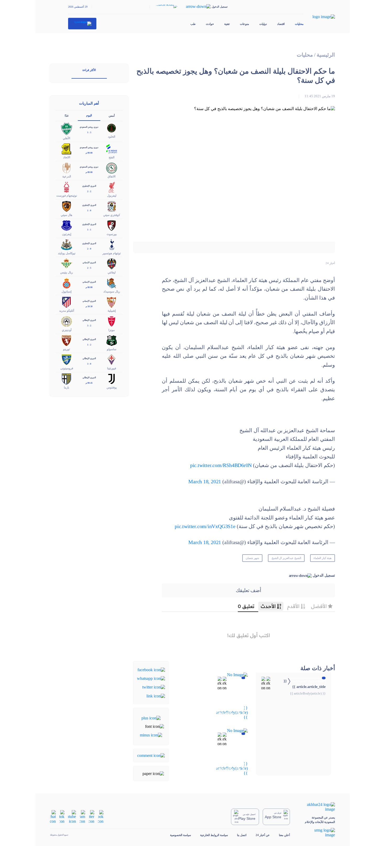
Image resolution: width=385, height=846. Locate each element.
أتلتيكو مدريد (66, 310)
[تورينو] (66, 340)
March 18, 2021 (204, 481)
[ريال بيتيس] (66, 263)
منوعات (244, 23)
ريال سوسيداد (111, 291)
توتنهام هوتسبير (111, 253)
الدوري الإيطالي (89, 320)
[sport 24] (82, 23)
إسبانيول (67, 291)
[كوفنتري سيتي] (111, 206)
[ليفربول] (111, 187)
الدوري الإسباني (89, 262)
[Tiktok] (61, 816)
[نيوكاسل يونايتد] (66, 244)
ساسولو (111, 349)
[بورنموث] (111, 225)
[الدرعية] (66, 167)
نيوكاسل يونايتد (66, 253)
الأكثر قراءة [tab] (89, 70)
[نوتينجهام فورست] (66, 187)
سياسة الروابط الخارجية (214, 835)
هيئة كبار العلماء (323, 558)
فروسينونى (66, 368)
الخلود (111, 136)
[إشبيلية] (111, 302)
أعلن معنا (284, 835)
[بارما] (66, 378)
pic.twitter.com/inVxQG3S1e (205, 526)
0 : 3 (89, 364)
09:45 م (89, 383)
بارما (66, 387)
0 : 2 (89, 249)
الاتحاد (66, 157)
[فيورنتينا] (111, 359)
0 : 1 (89, 210)
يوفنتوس (112, 387)
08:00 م (89, 287)
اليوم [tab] (89, 115)
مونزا (111, 330)
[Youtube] (72, 816)
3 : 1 (89, 132)
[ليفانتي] (111, 263)
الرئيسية (326, 55)
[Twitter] (153, 687)
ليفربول (111, 195)
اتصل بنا (241, 835)
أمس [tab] (112, 115)
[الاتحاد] (66, 148)
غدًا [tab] (67, 115)
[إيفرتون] (66, 225)
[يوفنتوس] (111, 378)
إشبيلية (112, 310)
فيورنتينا (111, 368)
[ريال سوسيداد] (111, 282)
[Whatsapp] (151, 678)
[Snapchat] (53, 816)
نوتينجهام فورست (66, 195)
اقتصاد (281, 23)
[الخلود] (111, 128)
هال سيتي (66, 214)
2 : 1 (89, 345)
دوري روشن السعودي (89, 127)
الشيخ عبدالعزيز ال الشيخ (286, 558)
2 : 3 (89, 325)
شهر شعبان (252, 558)
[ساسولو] (111, 340)
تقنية (227, 23)
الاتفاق (112, 176)
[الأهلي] (66, 128)
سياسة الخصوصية (180, 835)
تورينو (66, 349)
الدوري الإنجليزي (89, 186)
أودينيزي (67, 330)
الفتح (111, 157)
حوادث (210, 23)
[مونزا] (111, 321)
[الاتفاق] (111, 167)
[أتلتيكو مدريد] (66, 302)
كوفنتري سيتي (111, 214)
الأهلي (66, 138)
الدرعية (66, 176)
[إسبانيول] (66, 282)
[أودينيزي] (66, 321)
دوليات (263, 23)
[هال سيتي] (66, 206)
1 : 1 (89, 230)
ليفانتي (112, 272)
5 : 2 (89, 268)
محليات (299, 23)
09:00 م (89, 153)
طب (193, 23)
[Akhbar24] (317, 807)
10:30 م (89, 306)
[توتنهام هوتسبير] (111, 244)
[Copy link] (155, 695)
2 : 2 (89, 191)
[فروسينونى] (66, 359)
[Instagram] (82, 816)
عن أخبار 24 (263, 835)
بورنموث (112, 234)
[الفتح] (111, 148)
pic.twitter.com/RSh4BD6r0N (221, 465)
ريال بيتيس (66, 272)
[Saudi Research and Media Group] (317, 832)
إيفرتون (66, 234)
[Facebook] (151, 669)
